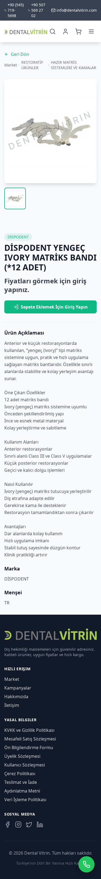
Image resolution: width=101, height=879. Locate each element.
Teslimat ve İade (20, 782)
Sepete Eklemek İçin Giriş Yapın (54, 307)
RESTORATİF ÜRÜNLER (32, 65)
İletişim (11, 705)
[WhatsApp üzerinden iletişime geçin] (86, 864)
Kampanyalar (17, 688)
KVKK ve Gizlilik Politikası (29, 730)
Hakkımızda (16, 697)
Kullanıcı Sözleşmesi (24, 765)
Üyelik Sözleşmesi (22, 756)
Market (10, 65)
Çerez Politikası (19, 774)
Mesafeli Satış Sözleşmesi (30, 739)
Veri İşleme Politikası (25, 800)
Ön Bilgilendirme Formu (28, 747)
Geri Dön (20, 54)
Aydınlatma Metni (22, 791)
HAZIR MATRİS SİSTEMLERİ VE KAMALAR (73, 65)
